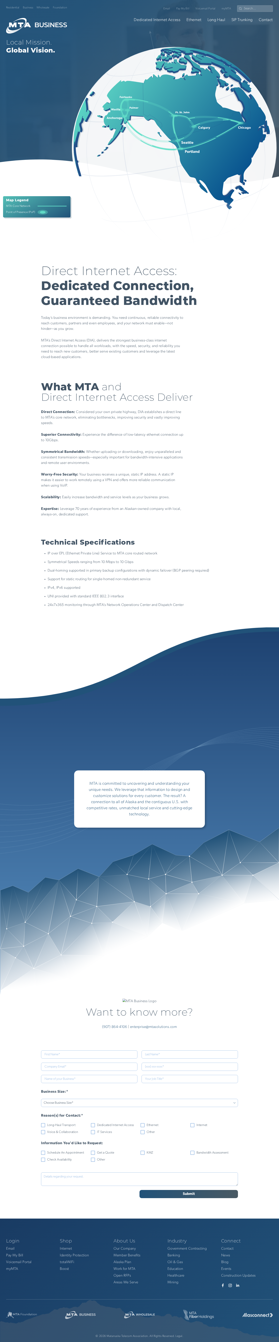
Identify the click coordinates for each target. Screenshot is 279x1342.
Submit (189, 1194)
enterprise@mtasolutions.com (153, 1027)
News (225, 1255)
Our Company (125, 1249)
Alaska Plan (122, 1262)
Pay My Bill (183, 8)
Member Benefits (127, 1255)
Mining (173, 1282)
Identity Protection (74, 1255)
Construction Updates (238, 1276)
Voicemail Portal (205, 8)
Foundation (60, 7)
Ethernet (193, 20)
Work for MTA (124, 1269)
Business (28, 7)
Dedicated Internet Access (157, 20)
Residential (12, 7)
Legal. (179, 1336)
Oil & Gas (175, 1262)
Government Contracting (187, 1249)
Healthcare (175, 1276)
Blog (225, 1262)
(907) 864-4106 (114, 1027)
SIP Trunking (242, 20)
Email (166, 8)
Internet (66, 1249)
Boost (64, 1269)
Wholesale (43, 7)
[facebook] (223, 1285)
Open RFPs (122, 1276)
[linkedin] (237, 1285)
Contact (266, 20)
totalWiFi (67, 1262)
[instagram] (230, 1285)
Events (226, 1269)
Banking (173, 1255)
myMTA (226, 8)
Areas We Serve (126, 1282)
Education (175, 1269)
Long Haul (216, 20)
